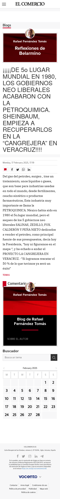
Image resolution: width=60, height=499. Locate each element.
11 (14, 398)
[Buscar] (54, 357)
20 (30, 407)
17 (6, 407)
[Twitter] (23, 455)
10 (6, 398)
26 (22, 415)
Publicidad (32, 489)
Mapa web (44, 489)
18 (14, 407)
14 (38, 398)
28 (38, 415)
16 (53, 398)
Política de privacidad (17, 489)
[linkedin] (36, 455)
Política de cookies (28, 492)
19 (22, 407)
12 (22, 398)
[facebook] (17, 455)
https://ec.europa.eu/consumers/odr (34, 468)
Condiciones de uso (39, 485)
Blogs (7, 25)
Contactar (13, 485)
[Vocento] (30, 476)
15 (45, 398)
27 (30, 415)
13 (30, 398)
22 (45, 407)
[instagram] (30, 455)
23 (53, 407)
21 (37, 407)
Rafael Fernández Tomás (30, 41)
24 (7, 415)
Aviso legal (24, 485)
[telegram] (42, 456)
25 (14, 415)
